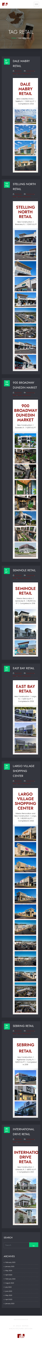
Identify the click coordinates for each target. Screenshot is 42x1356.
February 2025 (10, 1262)
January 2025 (9, 1266)
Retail (15, 74)
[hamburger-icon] (36, 4)
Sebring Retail (23, 1026)
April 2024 (8, 1275)
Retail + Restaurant (24, 74)
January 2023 (9, 1303)
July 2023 (8, 1287)
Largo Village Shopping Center (23, 771)
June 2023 (8, 1291)
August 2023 (9, 1283)
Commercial (30, 71)
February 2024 (10, 1279)
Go (34, 1246)
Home (14, 38)
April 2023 (8, 1299)
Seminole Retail (24, 570)
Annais (18, 71)
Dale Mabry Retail (24, 38)
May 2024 (8, 1270)
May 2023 (8, 1295)
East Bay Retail (23, 668)
